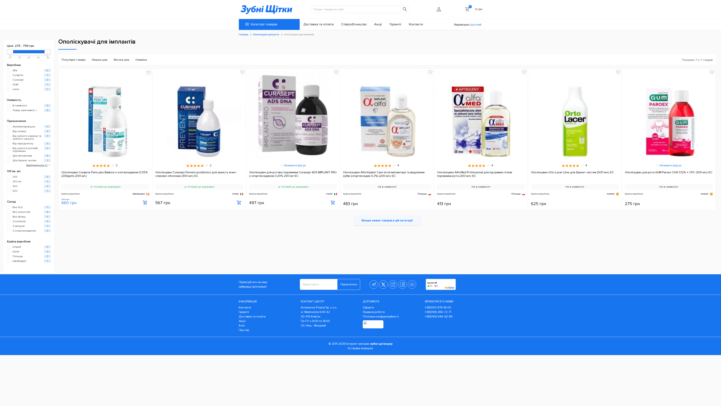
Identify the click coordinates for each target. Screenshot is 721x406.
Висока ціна (121, 60)
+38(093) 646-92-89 (439, 316)
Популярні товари (73, 60)
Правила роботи (374, 312)
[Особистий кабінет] (439, 9)
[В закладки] (148, 72)
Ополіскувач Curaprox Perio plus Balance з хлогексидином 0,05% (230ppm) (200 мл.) (104, 174)
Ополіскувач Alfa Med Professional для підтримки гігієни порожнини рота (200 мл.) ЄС (474, 174)
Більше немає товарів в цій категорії (387, 220)
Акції (242, 321)
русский (476, 25)
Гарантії (244, 312)
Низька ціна (99, 60)
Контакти (245, 307)
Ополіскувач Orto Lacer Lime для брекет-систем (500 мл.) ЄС (572, 172)
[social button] (374, 284)
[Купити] (145, 203)
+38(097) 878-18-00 (438, 307)
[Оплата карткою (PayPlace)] (373, 324)
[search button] (405, 9)
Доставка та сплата (252, 316)
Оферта (368, 307)
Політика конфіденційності (381, 316)
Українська (461, 25)
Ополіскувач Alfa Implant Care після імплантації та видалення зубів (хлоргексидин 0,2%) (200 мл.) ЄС (384, 174)
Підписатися (348, 284)
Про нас (244, 330)
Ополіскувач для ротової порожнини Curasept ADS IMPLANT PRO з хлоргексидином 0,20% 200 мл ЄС (293, 174)
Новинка (141, 60)
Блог (242, 325)
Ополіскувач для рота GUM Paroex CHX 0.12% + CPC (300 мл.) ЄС (669, 172)
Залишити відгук (294, 165)
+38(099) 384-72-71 (438, 312)
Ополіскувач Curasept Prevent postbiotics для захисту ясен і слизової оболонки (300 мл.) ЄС (195, 174)
